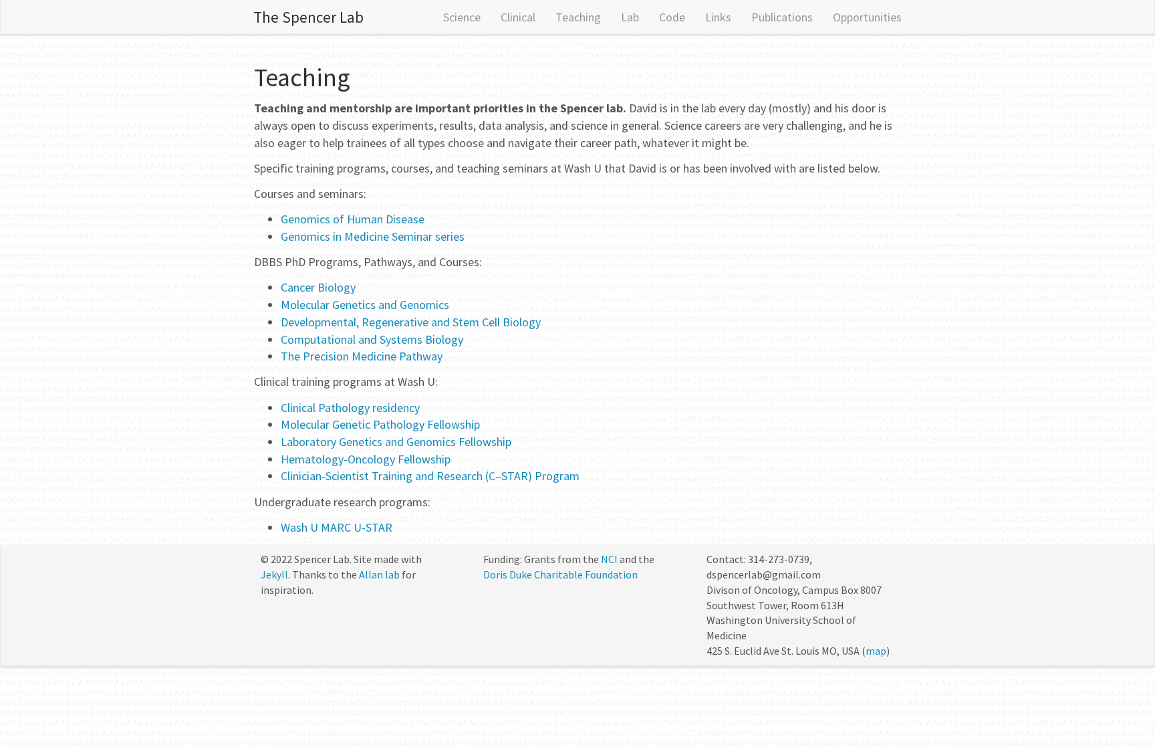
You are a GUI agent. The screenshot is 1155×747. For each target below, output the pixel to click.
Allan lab (379, 574)
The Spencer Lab (308, 17)
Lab (630, 17)
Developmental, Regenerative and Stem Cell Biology (411, 322)
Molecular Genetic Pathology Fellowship (380, 424)
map (876, 650)
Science (462, 17)
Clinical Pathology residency (350, 407)
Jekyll (274, 574)
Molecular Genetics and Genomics (365, 304)
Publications (782, 17)
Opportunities (867, 17)
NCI (609, 559)
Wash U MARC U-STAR (336, 527)
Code (672, 17)
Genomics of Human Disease (352, 219)
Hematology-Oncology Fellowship (366, 459)
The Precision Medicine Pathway (361, 356)
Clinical (518, 17)
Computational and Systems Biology (372, 339)
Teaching (578, 17)
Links (718, 17)
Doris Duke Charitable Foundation (560, 574)
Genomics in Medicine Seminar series (373, 236)
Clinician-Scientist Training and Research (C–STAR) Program (430, 476)
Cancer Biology (318, 287)
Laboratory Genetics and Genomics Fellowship (396, 441)
